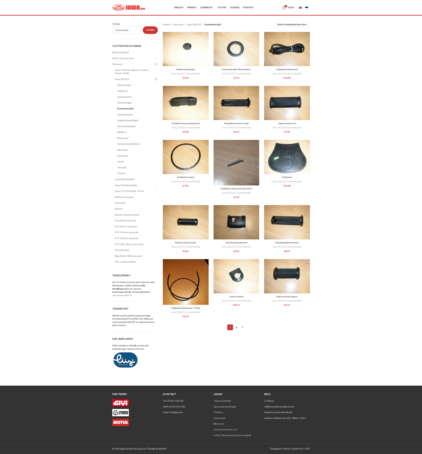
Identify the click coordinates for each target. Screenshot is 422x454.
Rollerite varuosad (124, 197)
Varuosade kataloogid (225, 406)
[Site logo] (128, 7)
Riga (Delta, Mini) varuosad (128, 255)
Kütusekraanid (124, 114)
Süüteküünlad (122, 250)
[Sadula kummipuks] (186, 49)
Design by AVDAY (157, 448)
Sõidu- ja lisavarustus (123, 58)
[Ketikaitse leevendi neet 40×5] (236, 163)
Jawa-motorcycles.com (225, 429)
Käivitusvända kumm (185, 242)
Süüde (120, 161)
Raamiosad (122, 138)
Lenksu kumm (236, 296)
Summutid (122, 155)
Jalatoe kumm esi (287, 123)
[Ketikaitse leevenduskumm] (186, 103)
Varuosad (117, 64)
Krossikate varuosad (125, 220)
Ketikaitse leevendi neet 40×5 (236, 188)
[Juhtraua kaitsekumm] (236, 222)
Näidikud (121, 132)
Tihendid (122, 167)
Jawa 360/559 (122, 79)
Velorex (119, 208)
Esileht (166, 24)
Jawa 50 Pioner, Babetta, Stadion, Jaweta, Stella (132, 72)
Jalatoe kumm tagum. (287, 296)
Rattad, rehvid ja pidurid (127, 214)
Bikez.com (219, 423)
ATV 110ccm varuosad (126, 232)
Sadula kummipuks (185, 69)
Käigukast (122, 90)
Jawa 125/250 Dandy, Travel (129, 191)
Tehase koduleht (222, 400)
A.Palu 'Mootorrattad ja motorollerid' (232, 435)
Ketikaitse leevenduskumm (186, 123)
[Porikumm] (287, 157)
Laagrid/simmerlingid (127, 120)
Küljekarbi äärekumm (287, 69)
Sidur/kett (122, 149)
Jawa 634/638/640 (124, 179)
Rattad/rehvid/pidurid (128, 143)
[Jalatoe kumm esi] (287, 103)
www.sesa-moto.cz (122, 295)
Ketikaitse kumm (185, 177)
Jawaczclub (219, 418)
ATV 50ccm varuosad (126, 226)
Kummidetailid (125, 108)
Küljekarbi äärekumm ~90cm (185, 307)
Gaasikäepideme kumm (287, 242)
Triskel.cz (218, 412)
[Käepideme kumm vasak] (236, 103)
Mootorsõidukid (120, 52)
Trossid (121, 173)
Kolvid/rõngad (124, 102)
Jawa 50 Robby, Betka (126, 185)
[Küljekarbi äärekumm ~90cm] (186, 282)
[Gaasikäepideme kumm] (287, 222)
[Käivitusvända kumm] (186, 222)
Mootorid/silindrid (126, 126)
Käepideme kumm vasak (236, 123)
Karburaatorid (124, 96)
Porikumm (287, 177)
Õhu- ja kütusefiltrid (125, 261)
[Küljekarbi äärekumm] (287, 49)
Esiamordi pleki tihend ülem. (236, 69)
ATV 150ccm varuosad (126, 238)
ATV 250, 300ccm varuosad (129, 244)
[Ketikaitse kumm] (186, 157)
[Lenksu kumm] (236, 276)
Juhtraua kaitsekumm (236, 242)
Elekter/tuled (124, 85)
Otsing (116, 23)
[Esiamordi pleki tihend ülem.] (236, 49)
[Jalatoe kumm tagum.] (287, 276)
